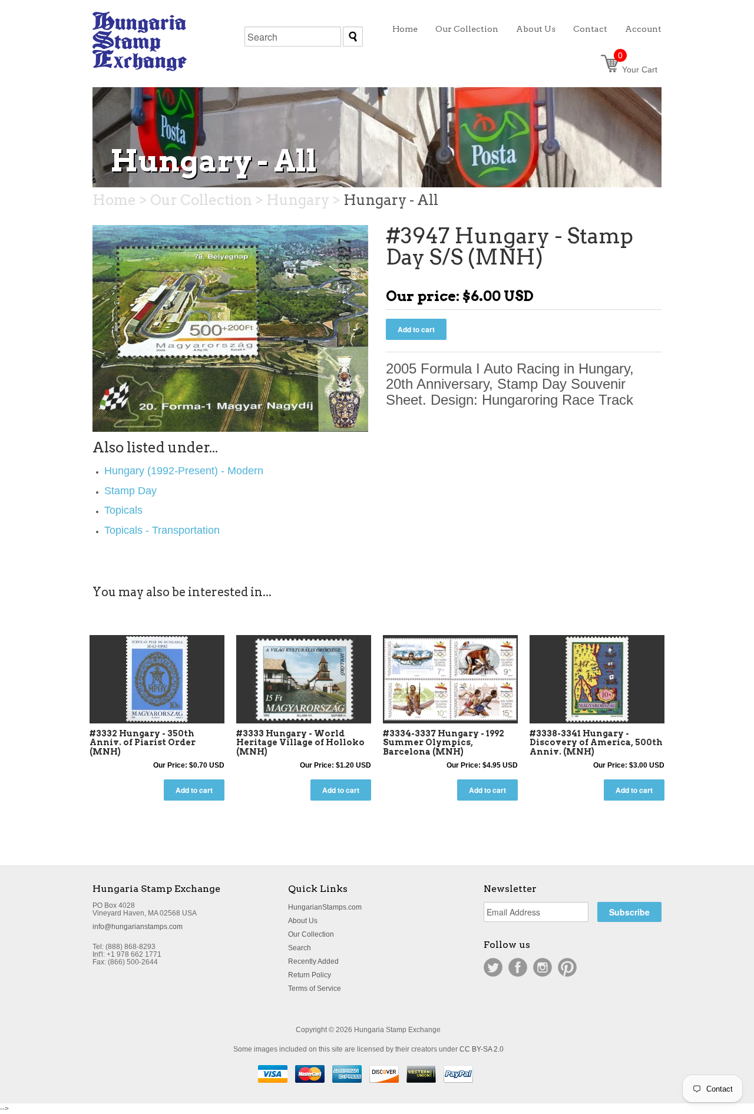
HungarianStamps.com (325, 907)
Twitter (493, 967)
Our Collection (311, 934)
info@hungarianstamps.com (137, 927)
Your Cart (637, 69)
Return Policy (309, 975)
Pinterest (567, 967)
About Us (303, 921)
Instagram (542, 967)
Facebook (517, 967)
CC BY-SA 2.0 (481, 1049)
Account (643, 29)
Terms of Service (314, 988)
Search (299, 948)
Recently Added (313, 961)
